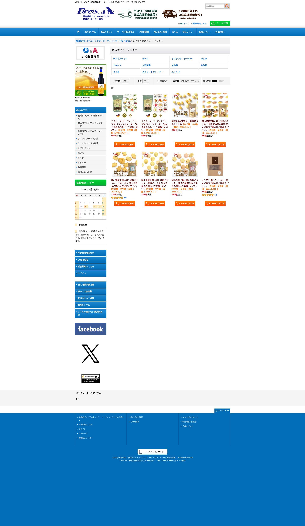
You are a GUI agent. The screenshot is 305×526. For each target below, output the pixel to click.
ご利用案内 (83, 259)
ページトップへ (224, 411)
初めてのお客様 (85, 291)
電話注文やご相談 (86, 298)
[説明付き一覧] (222, 81)
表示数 (117, 81)
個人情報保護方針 (86, 284)
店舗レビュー (188, 426)
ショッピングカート (190, 417)
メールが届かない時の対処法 (90, 313)
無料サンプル (84, 305)
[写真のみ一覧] (215, 81)
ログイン (183, 23)
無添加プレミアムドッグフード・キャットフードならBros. (101, 418)
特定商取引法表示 (86, 253)
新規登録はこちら (200, 23)
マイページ (83, 433)
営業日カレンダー (86, 438)
